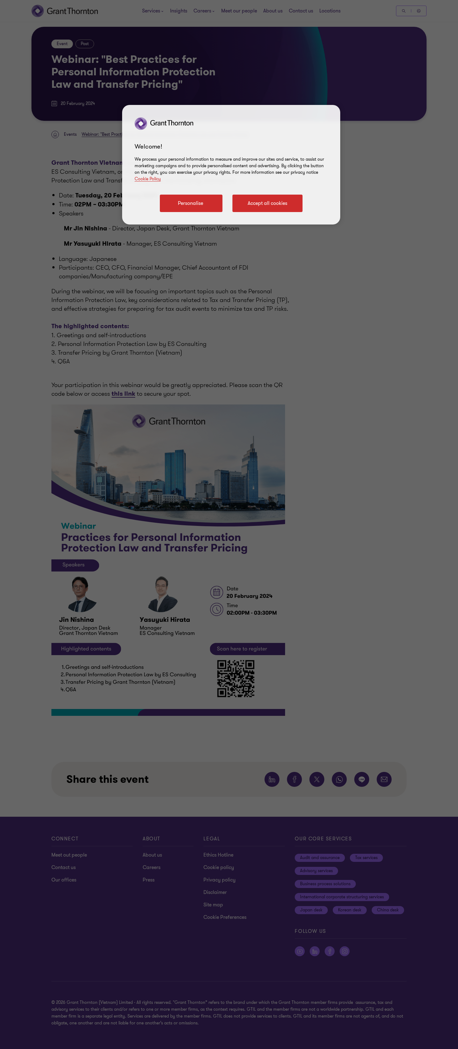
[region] (231, 164)
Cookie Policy (148, 179)
